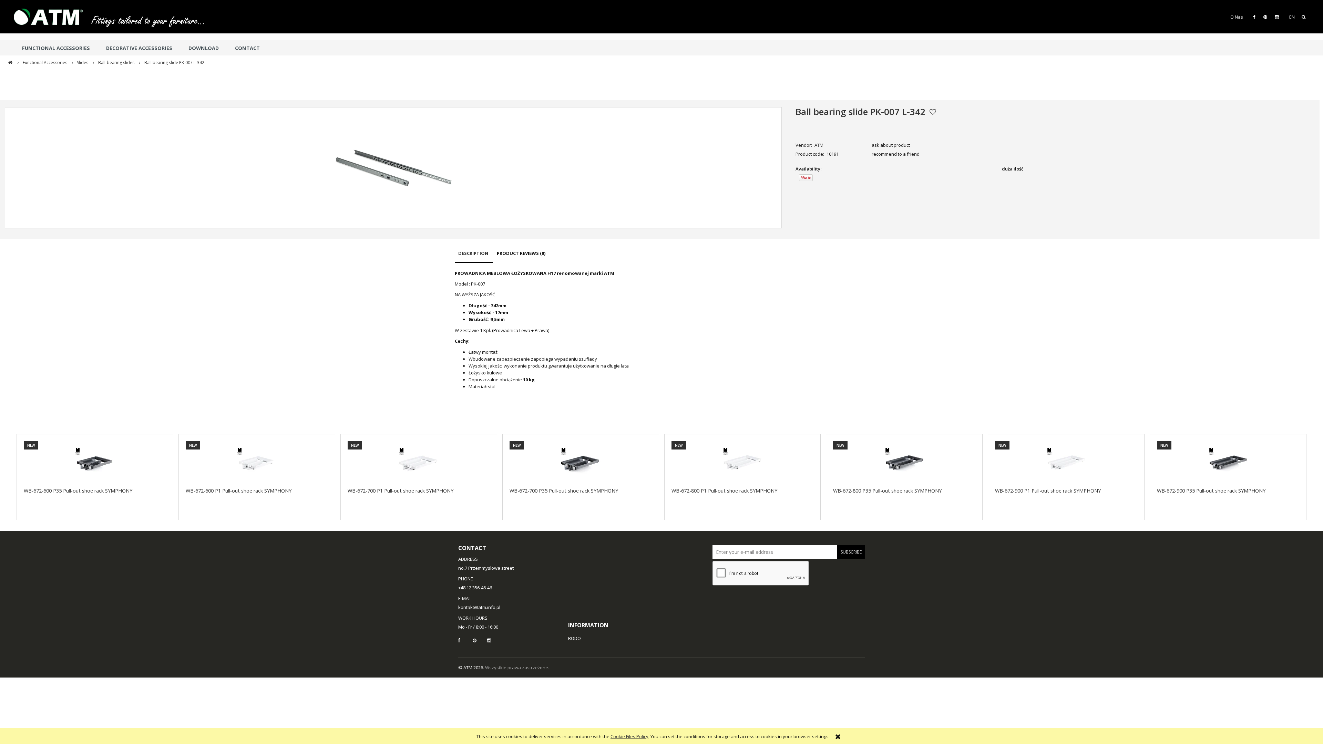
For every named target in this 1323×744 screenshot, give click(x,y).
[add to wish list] (933, 111)
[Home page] (52, 17)
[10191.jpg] (393, 168)
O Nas (1236, 17)
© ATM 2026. (471, 667)
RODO (574, 638)
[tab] (474, 256)
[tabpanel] (658, 330)
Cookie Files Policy (629, 736)
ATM (818, 145)
